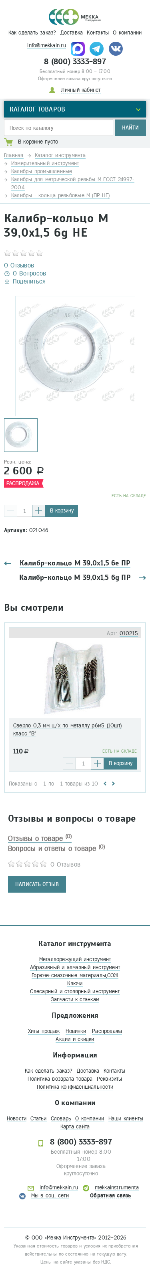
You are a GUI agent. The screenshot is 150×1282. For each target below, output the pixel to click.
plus (38, 511)
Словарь (61, 1119)
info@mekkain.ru (46, 46)
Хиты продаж (44, 1031)
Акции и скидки (75, 1039)
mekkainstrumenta (117, 1188)
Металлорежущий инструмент (75, 959)
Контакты (98, 33)
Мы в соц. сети (50, 1196)
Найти (130, 127)
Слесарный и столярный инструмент (75, 991)
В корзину (62, 511)
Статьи (38, 1119)
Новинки (76, 1031)
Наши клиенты (126, 1119)
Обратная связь (110, 1196)
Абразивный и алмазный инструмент (75, 967)
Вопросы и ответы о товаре (56, 849)
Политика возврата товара (60, 1079)
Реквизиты (109, 1079)
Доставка (71, 33)
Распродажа (107, 1031)
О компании (127, 33)
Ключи (74, 983)
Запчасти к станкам (75, 999)
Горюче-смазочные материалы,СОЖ (75, 975)
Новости (17, 1119)
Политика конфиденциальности (75, 1087)
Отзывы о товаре (40, 838)
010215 (129, 633)
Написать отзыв (37, 884)
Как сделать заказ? (32, 33)
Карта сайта (75, 1127)
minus (10, 511)
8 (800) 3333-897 (75, 61)
